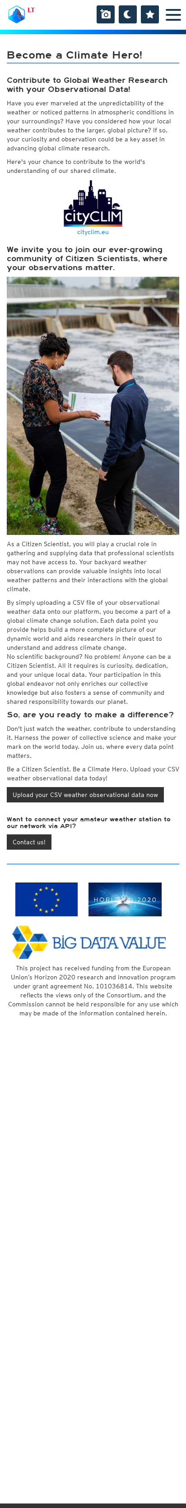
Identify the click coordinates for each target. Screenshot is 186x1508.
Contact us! (29, 842)
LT (31, 10)
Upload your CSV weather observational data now (85, 794)
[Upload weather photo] (106, 14)
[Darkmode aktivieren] (128, 14)
